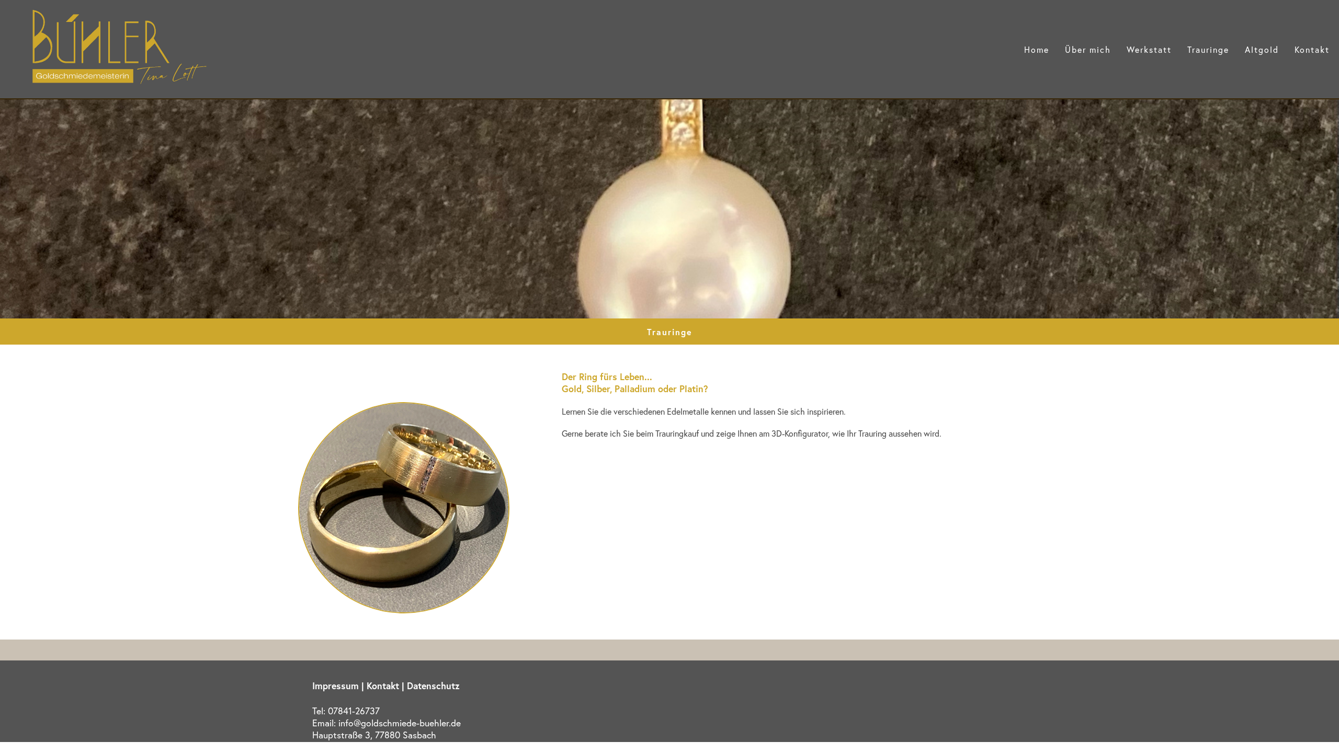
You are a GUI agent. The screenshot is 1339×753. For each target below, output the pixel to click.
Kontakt (1312, 49)
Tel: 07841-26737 (346, 711)
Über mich (1088, 49)
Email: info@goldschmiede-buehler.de (386, 723)
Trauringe (1208, 49)
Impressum (335, 686)
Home (1036, 49)
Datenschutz (433, 686)
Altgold (1262, 49)
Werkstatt (1149, 49)
